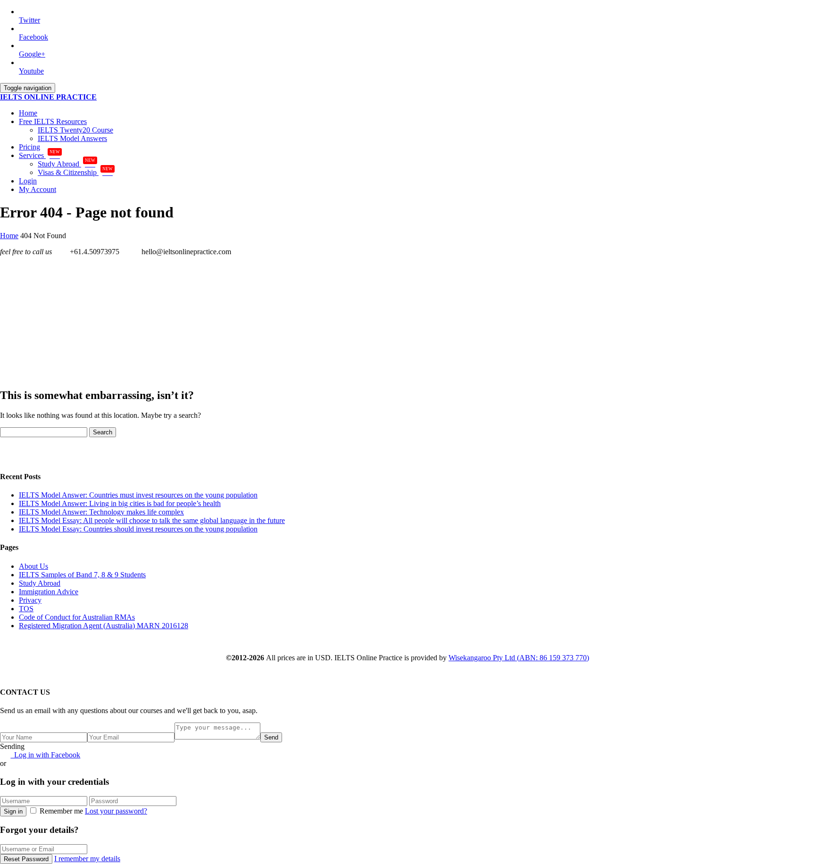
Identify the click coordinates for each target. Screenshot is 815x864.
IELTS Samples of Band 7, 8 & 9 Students (82, 575)
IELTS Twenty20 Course (75, 130)
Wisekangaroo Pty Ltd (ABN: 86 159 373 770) (519, 658)
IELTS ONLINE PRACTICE (48, 97)
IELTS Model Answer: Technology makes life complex (101, 512)
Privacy (30, 600)
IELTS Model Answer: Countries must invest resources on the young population (138, 495)
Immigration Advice (48, 592)
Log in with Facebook (45, 755)
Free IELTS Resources (53, 121)
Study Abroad (66, 164)
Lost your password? (116, 811)
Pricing (29, 147)
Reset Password (26, 859)
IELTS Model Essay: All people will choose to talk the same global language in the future (152, 520)
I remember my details (87, 859)
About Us (33, 566)
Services (39, 155)
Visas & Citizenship (75, 172)
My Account (37, 189)
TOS (26, 609)
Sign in (13, 811)
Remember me (61, 811)
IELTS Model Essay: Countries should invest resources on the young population (138, 529)
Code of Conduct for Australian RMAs (77, 617)
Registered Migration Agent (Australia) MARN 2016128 (103, 626)
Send (271, 737)
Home (28, 113)
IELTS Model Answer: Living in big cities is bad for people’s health (120, 503)
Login (28, 181)
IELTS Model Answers (72, 138)
